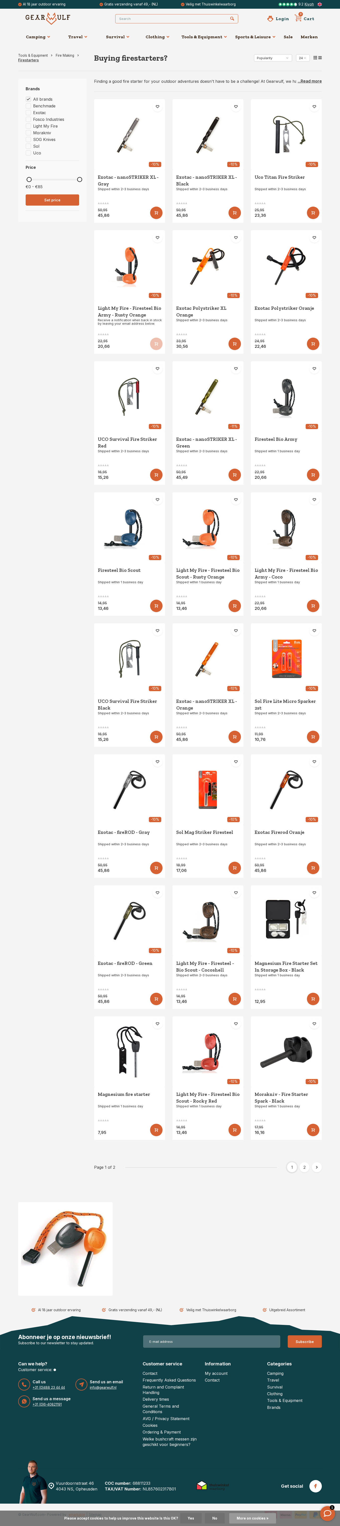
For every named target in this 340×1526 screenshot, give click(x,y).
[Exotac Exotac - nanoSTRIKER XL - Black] (207, 134)
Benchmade (44, 105)
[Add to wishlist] (158, 107)
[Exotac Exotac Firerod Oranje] (286, 789)
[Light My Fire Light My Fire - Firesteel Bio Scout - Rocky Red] (207, 1051)
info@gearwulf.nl (103, 1388)
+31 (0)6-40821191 (47, 1404)
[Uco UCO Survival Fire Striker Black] (129, 658)
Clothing (155, 37)
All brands (43, 99)
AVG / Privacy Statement (166, 1418)
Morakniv (42, 132)
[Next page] (317, 1167)
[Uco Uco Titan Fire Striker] (286, 134)
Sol (36, 146)
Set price (52, 200)
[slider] (29, 179)
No (214, 1518)
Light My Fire (45, 126)
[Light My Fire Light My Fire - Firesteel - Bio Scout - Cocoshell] (207, 920)
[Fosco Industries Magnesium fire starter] (129, 1051)
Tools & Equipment (201, 37)
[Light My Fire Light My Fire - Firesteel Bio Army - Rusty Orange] (129, 265)
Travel (75, 37)
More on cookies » (253, 1518)
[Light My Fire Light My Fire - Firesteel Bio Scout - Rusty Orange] (207, 527)
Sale (288, 37)
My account (216, 1373)
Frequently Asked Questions (169, 1380)
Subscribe (305, 1342)
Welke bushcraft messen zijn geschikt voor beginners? (170, 1441)
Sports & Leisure (253, 37)
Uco (37, 152)
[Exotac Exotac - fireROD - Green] (129, 920)
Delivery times (156, 1399)
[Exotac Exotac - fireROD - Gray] (129, 789)
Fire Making (65, 55)
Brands (274, 1407)
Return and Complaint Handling (163, 1390)
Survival (115, 37)
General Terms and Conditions (161, 1409)
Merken (309, 37)
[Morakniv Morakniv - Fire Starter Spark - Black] (286, 1051)
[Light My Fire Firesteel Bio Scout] (129, 527)
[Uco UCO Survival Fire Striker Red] (129, 396)
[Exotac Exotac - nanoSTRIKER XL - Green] (207, 396)
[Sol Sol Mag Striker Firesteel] (207, 789)
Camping (36, 37)
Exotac (39, 112)
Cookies (150, 1425)
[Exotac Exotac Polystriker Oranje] (286, 265)
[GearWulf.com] (55, 18)
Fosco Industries (48, 119)
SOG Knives (44, 139)
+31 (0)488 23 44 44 (49, 1388)
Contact (150, 1373)
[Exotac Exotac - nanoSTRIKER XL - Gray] (129, 134)
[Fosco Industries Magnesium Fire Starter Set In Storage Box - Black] (286, 920)
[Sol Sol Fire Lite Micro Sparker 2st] (286, 658)
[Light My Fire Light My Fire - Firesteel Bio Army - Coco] (286, 527)
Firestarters (28, 60)
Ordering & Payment (162, 1432)
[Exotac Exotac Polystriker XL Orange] (207, 265)
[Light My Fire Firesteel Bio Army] (286, 396)
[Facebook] (315, 1486)
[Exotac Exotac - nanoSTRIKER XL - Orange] (207, 658)
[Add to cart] (156, 213)
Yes (191, 1518)
